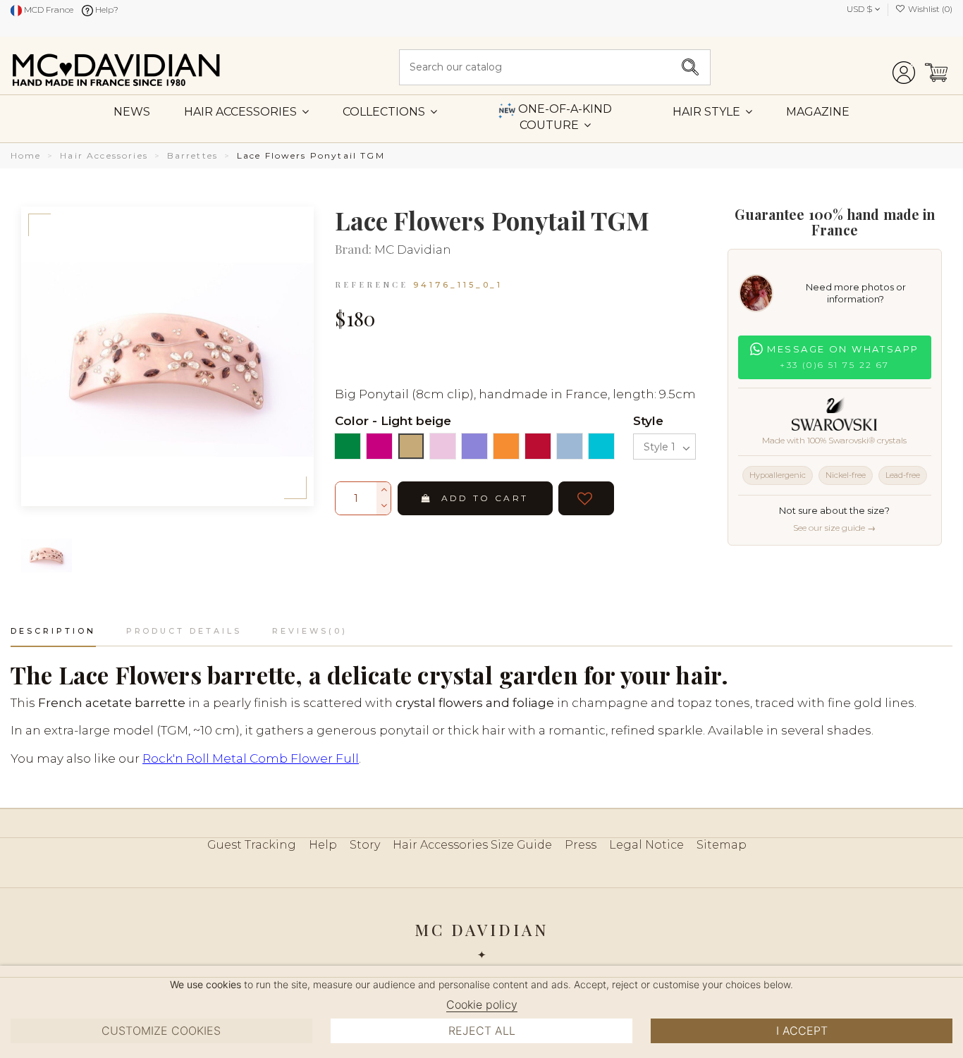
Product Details (184, 631)
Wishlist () (929, 9)
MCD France (47, 9)
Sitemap (722, 844)
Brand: (353, 249)
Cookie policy (481, 1004)
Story (365, 844)
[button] (712, 111)
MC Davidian (412, 249)
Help (323, 844)
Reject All (481, 1030)
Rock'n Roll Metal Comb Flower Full (250, 758)
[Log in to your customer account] (904, 67)
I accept (802, 1030)
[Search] (690, 67)
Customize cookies (161, 1030)
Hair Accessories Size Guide (472, 844)
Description (53, 631)
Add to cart (485, 498)
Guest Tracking (251, 844)
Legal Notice (646, 844)
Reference (371, 284)
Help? (105, 9)
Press (580, 844)
